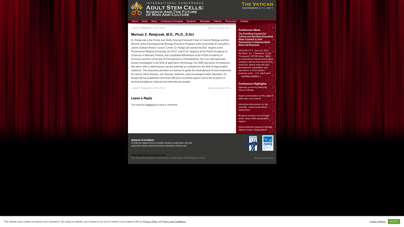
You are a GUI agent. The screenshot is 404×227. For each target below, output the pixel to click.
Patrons (218, 21)
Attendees (205, 21)
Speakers (191, 21)
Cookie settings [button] (378, 221)
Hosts (145, 21)
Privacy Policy (150, 221)
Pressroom (231, 21)
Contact (244, 21)
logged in (151, 104)
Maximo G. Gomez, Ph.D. (220, 27)
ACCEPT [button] (394, 221)
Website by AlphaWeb (263, 158)
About (154, 21)
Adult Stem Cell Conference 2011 (148, 155)
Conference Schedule (172, 21)
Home (135, 21)
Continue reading (251, 76)
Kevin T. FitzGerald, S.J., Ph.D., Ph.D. (148, 27)
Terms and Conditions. (174, 221)
